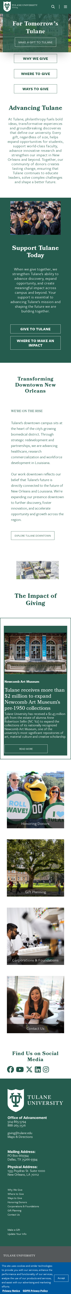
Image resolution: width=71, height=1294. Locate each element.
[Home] (20, 6)
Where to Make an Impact (35, 343)
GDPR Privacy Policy (35, 1290)
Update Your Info (17, 1234)
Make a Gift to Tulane (35, 42)
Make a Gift (14, 1230)
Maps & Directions (20, 1136)
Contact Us (14, 1214)
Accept (61, 1278)
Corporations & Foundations (23, 1206)
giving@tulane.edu (20, 1132)
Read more (26, 749)
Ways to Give (35, 88)
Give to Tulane (35, 329)
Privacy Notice (11, 1290)
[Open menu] (65, 7)
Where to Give (35, 73)
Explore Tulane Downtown (33, 535)
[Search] (53, 7)
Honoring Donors (17, 1202)
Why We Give (35, 58)
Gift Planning (14, 1210)
